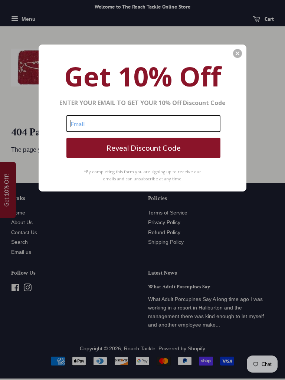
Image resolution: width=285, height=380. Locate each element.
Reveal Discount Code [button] (144, 147)
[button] (237, 53)
